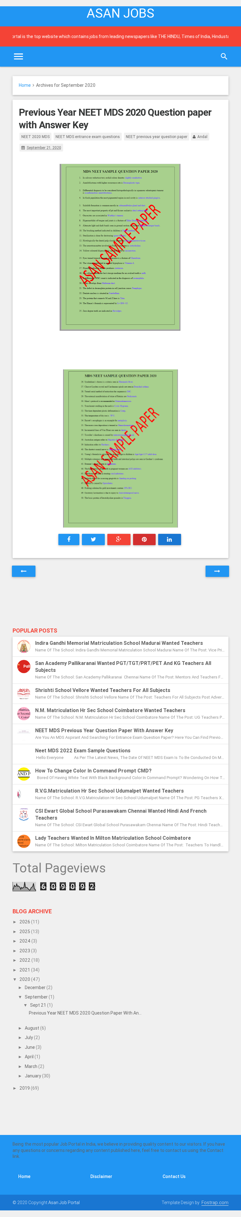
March (31, 1066)
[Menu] (18, 57)
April (30, 1056)
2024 (25, 941)
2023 (25, 951)
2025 (25, 931)
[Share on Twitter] (93, 539)
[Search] (224, 57)
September (37, 997)
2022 (25, 960)
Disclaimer (101, 1176)
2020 (25, 979)
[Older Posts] (217, 571)
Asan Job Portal (64, 1202)
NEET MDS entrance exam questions (88, 136)
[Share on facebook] (68, 539)
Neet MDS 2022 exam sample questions (83, 750)
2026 (25, 922)
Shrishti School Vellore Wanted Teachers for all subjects (102, 690)
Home (25, 85)
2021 (25, 970)
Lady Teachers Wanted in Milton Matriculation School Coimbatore (113, 838)
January (33, 1076)
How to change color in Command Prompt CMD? (93, 770)
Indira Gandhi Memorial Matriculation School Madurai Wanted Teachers (119, 643)
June (30, 1047)
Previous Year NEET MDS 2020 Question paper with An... (85, 1013)
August (32, 1028)
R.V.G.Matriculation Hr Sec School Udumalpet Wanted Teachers (109, 791)
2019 (25, 1088)
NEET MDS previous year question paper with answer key (104, 730)
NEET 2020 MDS (35, 136)
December (35, 987)
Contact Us (174, 1176)
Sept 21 (38, 1005)
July (29, 1037)
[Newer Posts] (23, 571)
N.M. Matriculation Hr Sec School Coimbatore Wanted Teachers (110, 710)
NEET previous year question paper (156, 136)
